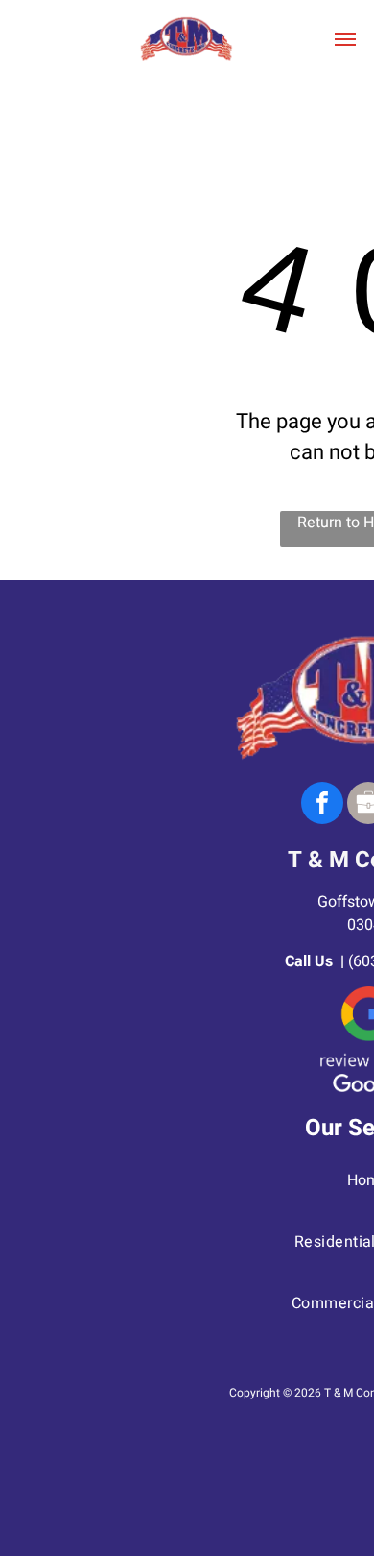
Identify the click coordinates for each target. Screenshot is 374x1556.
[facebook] (322, 805)
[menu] (345, 39)
